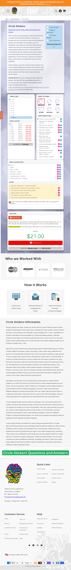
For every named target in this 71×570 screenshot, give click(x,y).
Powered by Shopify (41, 566)
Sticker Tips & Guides (11, 538)
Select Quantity (15, 121)
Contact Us (40, 523)
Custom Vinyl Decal (58, 469)
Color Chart (40, 532)
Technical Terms (42, 518)
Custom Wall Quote (58, 474)
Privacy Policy (23, 534)
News (6, 518)
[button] (56, 11)
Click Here (25, 144)
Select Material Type (44, 116)
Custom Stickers (14, 19)
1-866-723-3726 (45, 248)
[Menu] (8, 11)
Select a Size (14, 96)
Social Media (41, 478)
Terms (7, 534)
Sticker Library (56, 478)
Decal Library (41, 469)
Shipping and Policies (26, 523)
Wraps (54, 482)
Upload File (12, 213)
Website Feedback (58, 523)
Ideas (21, 538)
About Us (22, 519)
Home (7, 19)
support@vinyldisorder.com (16, 497)
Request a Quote (32, 248)
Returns (7, 523)
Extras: (11, 182)
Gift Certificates (57, 527)
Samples (39, 527)
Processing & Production (23, 529)
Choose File (16, 217)
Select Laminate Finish (16, 162)
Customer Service (10, 527)
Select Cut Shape (43, 96)
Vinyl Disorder (32, 566)
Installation (55, 519)
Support (1, 115)
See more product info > (54, 45)
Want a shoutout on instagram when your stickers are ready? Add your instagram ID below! (35, 202)
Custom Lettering (42, 474)
